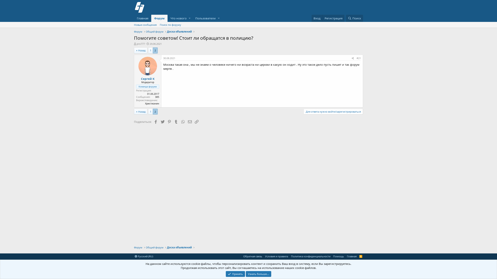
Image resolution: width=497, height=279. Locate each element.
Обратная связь (252, 256)
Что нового (178, 18)
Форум (159, 18)
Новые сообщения (145, 25)
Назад (142, 50)
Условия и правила (276, 256)
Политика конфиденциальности (310, 256)
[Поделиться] (352, 58)
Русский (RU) (145, 256)
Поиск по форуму (170, 25)
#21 (359, 58)
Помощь (338, 256)
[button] (189, 18)
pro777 (141, 44)
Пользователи (205, 18)
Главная (142, 18)
